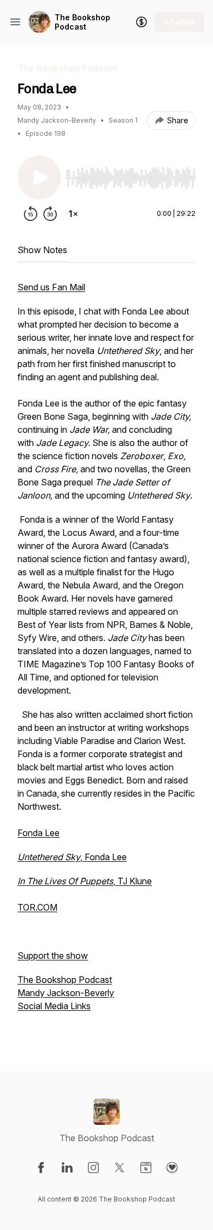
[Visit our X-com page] (119, 1167)
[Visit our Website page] (145, 1167)
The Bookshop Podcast (82, 22)
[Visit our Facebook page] (41, 1167)
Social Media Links (54, 1005)
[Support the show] (141, 21)
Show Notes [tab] (42, 249)
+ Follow (179, 21)
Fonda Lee (38, 832)
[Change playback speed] (73, 213)
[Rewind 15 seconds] (30, 213)
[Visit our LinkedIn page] (67, 1167)
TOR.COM (37, 907)
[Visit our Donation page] (172, 1167)
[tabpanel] (106, 659)
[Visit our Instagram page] (93, 1167)
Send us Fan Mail (51, 287)
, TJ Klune (84, 881)
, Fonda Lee (72, 856)
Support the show (52, 955)
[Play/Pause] (39, 177)
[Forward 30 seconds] (50, 213)
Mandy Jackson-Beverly (65, 992)
